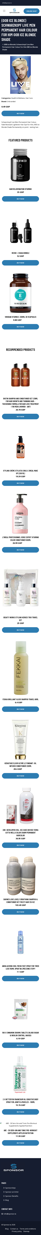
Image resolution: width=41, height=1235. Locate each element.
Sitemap (26, 1231)
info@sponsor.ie (7, 3)
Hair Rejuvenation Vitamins (20, 189)
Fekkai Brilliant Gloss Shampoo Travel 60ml (21, 699)
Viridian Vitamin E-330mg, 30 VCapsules (20, 317)
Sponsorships (10, 1188)
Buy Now (20, 113)
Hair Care (29, 98)
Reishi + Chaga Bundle (20, 253)
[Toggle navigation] (4, 11)
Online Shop (31, 11)
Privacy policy (17, 1231)
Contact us (14, 1229)
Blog (7, 1200)
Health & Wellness (18, 98)
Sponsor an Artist (11, 1192)
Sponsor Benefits (11, 1196)
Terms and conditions (28, 1229)
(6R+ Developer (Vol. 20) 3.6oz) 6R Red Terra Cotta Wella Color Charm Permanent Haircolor (20, 833)
